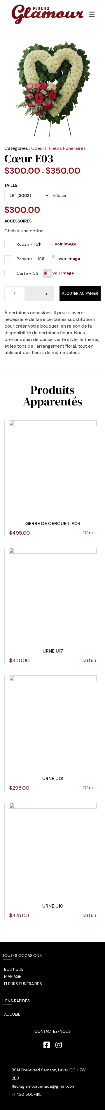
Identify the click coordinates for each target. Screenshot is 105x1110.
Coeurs (39, 148)
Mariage (12, 976)
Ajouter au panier (80, 293)
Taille (11, 185)
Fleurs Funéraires (67, 148)
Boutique (14, 969)
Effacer (59, 195)
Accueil (12, 1014)
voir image (65, 244)
